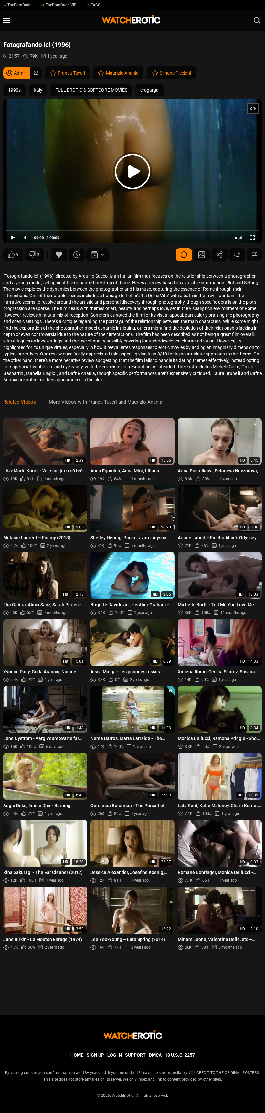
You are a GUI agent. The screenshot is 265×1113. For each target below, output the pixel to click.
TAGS (95, 5)
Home (76, 1055)
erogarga (149, 90)
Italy (38, 90)
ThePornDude (19, 5)
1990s (14, 90)
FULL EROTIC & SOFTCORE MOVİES (91, 90)
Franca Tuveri (71, 72)
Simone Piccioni (175, 72)
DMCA (155, 1055)
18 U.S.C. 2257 (180, 1055)
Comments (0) (237, 254)
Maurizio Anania (122, 72)
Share (219, 254)
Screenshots (202, 254)
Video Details (184, 254)
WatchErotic (122, 1095)
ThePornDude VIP (61, 5)
